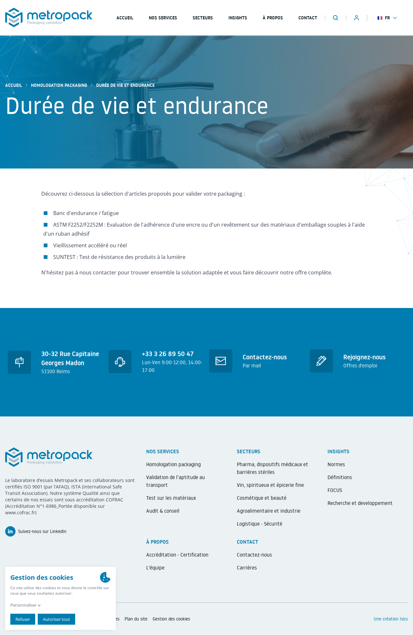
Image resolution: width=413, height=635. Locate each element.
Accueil (13, 85)
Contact (307, 18)
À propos (273, 18)
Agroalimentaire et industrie (268, 510)
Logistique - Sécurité (259, 523)
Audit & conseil (162, 510)
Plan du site (136, 619)
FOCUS (334, 490)
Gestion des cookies (171, 619)
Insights (237, 18)
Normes (336, 464)
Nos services (163, 18)
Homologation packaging (59, 85)
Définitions (339, 477)
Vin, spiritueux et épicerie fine (270, 485)
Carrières (247, 567)
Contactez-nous (254, 554)
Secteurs (203, 18)
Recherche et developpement (360, 503)
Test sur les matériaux (171, 498)
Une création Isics (391, 619)
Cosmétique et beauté (262, 498)
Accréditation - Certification (177, 554)
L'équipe (155, 567)
